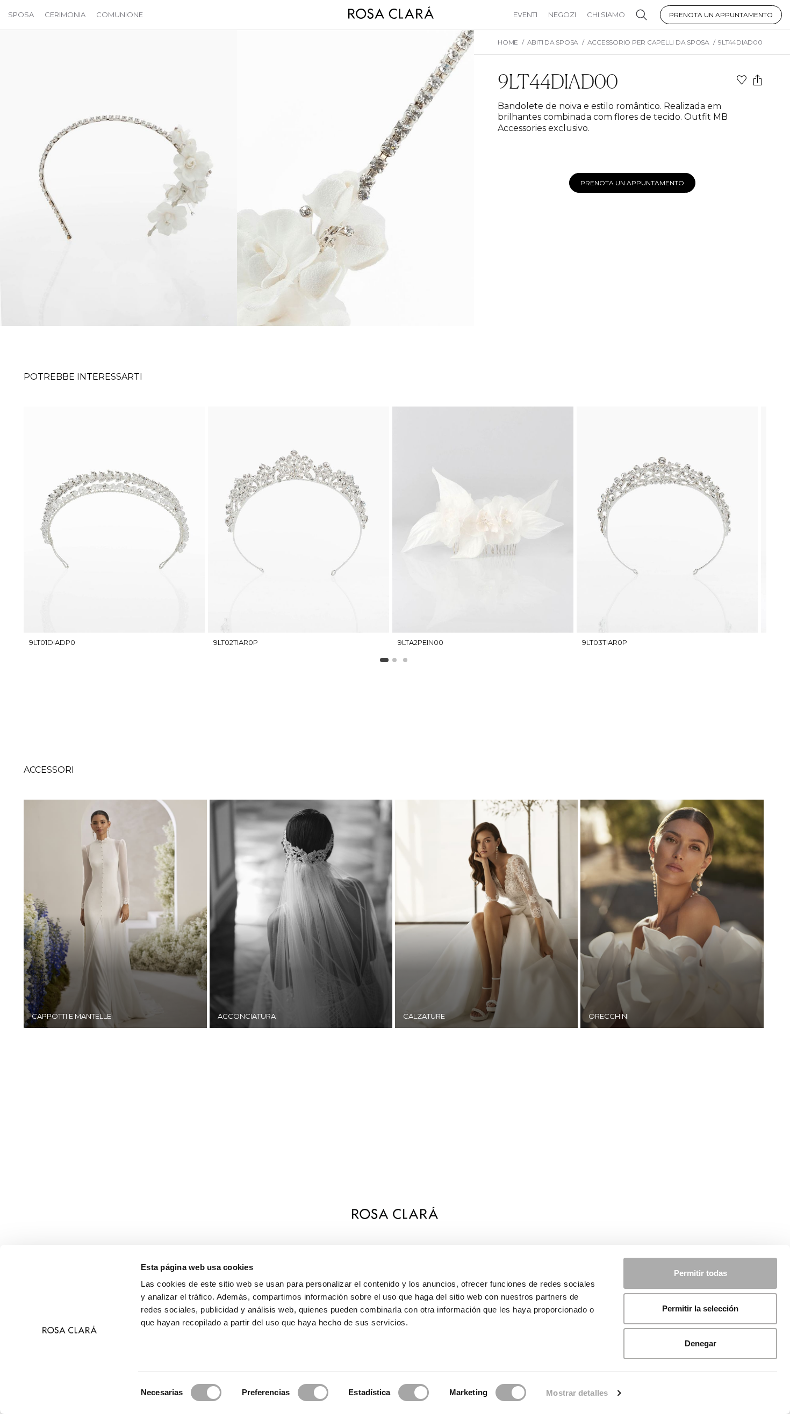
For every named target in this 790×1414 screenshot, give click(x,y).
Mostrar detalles (577, 1392)
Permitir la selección (700, 1308)
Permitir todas (700, 1273)
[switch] (313, 1392)
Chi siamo (606, 14)
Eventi (525, 14)
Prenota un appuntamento (721, 15)
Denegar (700, 1343)
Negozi (562, 14)
